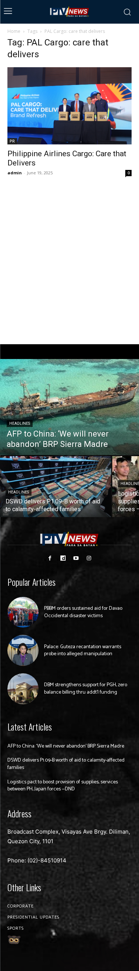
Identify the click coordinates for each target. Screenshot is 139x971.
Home (13, 31)
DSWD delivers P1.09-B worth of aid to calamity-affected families (66, 764)
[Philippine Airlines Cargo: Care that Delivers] (69, 105)
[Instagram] (89, 558)
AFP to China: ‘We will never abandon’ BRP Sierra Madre (65, 746)
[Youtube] (76, 558)
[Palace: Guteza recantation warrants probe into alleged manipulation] (23, 650)
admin (14, 172)
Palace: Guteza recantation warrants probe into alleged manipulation (82, 651)
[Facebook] (49, 558)
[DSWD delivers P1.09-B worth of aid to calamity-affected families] (55, 486)
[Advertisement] (69, 261)
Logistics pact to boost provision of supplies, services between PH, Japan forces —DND (62, 786)
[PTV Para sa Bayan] (69, 12)
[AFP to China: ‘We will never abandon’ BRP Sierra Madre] (69, 407)
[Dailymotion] (62, 558)
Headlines (19, 423)
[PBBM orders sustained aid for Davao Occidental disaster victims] (23, 612)
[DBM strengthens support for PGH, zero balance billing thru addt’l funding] (23, 688)
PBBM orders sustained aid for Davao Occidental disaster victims (83, 612)
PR (12, 141)
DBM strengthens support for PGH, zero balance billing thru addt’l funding (85, 689)
